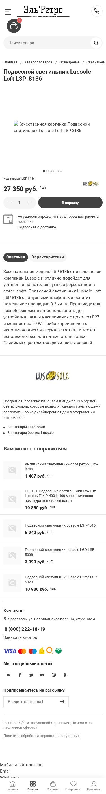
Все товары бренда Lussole (30, 432)
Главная (10, 62)
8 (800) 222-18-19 (97, 11)
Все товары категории (26, 427)
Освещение (69, 62)
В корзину (70, 203)
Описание (15, 257)
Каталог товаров (38, 62)
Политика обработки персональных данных (41, 736)
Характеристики (48, 257)
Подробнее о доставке (37, 227)
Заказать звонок (20, 637)
